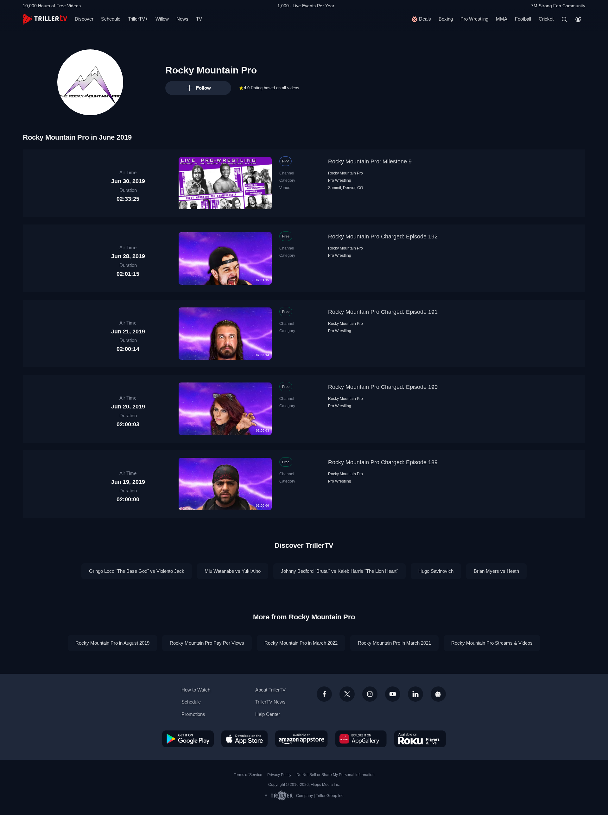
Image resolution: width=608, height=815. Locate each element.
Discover (84, 19)
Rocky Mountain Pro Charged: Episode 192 (383, 236)
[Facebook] (324, 694)
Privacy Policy (279, 775)
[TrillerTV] (45, 19)
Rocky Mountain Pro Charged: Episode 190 (383, 387)
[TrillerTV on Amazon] (301, 738)
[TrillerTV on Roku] (420, 738)
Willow (162, 19)
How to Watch (195, 689)
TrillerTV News (270, 701)
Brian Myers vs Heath (496, 571)
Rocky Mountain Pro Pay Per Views (207, 643)
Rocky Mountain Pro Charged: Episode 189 (383, 462)
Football (523, 19)
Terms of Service (248, 775)
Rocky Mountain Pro (345, 173)
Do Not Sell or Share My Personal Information (335, 775)
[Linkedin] (415, 694)
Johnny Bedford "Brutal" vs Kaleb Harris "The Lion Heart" (339, 571)
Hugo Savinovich (435, 571)
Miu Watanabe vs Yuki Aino (233, 571)
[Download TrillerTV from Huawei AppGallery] (361, 738)
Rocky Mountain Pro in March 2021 (394, 643)
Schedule (110, 19)
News (182, 19)
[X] (347, 694)
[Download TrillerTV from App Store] (244, 738)
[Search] (564, 19)
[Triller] (438, 694)
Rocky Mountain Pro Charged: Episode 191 (383, 312)
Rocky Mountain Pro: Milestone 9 (370, 161)
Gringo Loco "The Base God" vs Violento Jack (136, 571)
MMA (501, 19)
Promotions (193, 714)
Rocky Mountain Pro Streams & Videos (492, 643)
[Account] (578, 19)
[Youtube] (392, 694)
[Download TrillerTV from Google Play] (188, 738)
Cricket (546, 19)
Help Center (267, 714)
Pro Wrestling (474, 19)
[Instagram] (369, 694)
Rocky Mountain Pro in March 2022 (301, 643)
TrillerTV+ (138, 19)
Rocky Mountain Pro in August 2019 (112, 643)
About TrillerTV (270, 689)
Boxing (446, 19)
